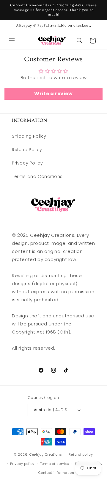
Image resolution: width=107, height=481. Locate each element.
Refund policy (81, 454)
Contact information (56, 472)
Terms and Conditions (37, 176)
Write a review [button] (53, 93)
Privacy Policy (27, 163)
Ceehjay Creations (45, 454)
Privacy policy (22, 463)
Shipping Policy (29, 136)
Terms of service (54, 463)
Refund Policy (27, 150)
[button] (11, 40)
